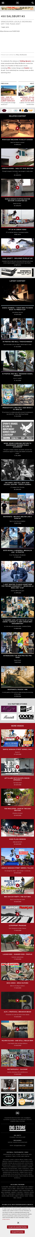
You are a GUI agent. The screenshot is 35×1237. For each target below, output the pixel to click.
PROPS (32, 1192)
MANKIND (7, 1192)
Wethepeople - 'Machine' (17, 1069)
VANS (26, 1196)
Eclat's (26, 68)
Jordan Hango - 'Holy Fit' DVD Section (17, 168)
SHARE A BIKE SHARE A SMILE (10, 1196)
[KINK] (17, 272)
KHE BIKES (15, 1190)
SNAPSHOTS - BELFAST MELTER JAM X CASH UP (17, 517)
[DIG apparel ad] (17, 110)
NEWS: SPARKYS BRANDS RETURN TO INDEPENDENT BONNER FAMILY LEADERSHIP (17, 445)
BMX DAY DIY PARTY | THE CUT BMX (17, 897)
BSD (18, 1186)
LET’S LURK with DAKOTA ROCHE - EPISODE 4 (17, 779)
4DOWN (19, 1197)
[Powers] (9, 709)
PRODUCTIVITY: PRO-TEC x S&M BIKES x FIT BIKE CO (18, 408)
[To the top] (17, 1113)
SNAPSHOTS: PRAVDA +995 (18, 689)
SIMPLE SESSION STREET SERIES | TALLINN (17, 868)
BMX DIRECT (12, 1186)
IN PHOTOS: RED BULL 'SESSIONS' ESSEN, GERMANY (17, 374)
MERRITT (14, 1192)
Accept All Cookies (17, 1232)
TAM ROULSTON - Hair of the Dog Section (17, 809)
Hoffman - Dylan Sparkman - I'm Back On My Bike (27, 99)
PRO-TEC (4, 1194)
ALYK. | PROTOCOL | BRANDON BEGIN (17, 1012)
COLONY (4, 1188)
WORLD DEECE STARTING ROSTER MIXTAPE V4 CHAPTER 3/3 (17, 200)
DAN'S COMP (20, 1188)
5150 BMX (26, 1206)
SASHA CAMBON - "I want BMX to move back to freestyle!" (17, 308)
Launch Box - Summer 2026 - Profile (17, 954)
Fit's (9, 68)
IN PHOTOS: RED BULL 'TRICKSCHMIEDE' (17, 341)
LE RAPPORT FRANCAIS (17, 925)
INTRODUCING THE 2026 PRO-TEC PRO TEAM (17, 656)
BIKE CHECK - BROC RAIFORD (17, 983)
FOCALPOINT (28, 1188)
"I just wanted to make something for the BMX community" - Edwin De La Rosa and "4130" (18, 586)
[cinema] (17, 8)
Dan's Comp (18, 1206)
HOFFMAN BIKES (6, 1190)
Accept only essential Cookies (17, 1227)
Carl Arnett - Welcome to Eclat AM (17, 258)
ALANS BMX (4, 1186)
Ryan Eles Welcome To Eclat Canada (17, 139)
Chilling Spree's (25, 61)
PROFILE (26, 1192)
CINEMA (30, 1186)
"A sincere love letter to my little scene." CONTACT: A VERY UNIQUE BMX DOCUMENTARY (17, 621)
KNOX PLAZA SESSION (17, 839)
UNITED (21, 1196)
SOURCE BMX (19, 1194)
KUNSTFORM (26, 1190)
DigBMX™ (28, 1117)
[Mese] (9, 717)
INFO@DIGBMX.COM (19, 1145)
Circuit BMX (10, 1206)
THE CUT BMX (12, 1188)
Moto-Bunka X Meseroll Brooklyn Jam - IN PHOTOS (17, 551)
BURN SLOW (23, 1186)
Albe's (3, 1206)
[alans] (9, 1100)
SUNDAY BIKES (28, 1194)
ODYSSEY (20, 1192)
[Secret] (26, 709)
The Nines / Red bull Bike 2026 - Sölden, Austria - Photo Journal (17, 483)
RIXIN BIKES (11, 1194)
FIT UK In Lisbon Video (17, 229)
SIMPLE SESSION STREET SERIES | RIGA (17, 749)
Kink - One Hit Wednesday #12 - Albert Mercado (8, 99)
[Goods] (26, 717)
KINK (20, 1190)
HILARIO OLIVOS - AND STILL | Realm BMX (17, 1040)
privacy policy (6, 1219)
